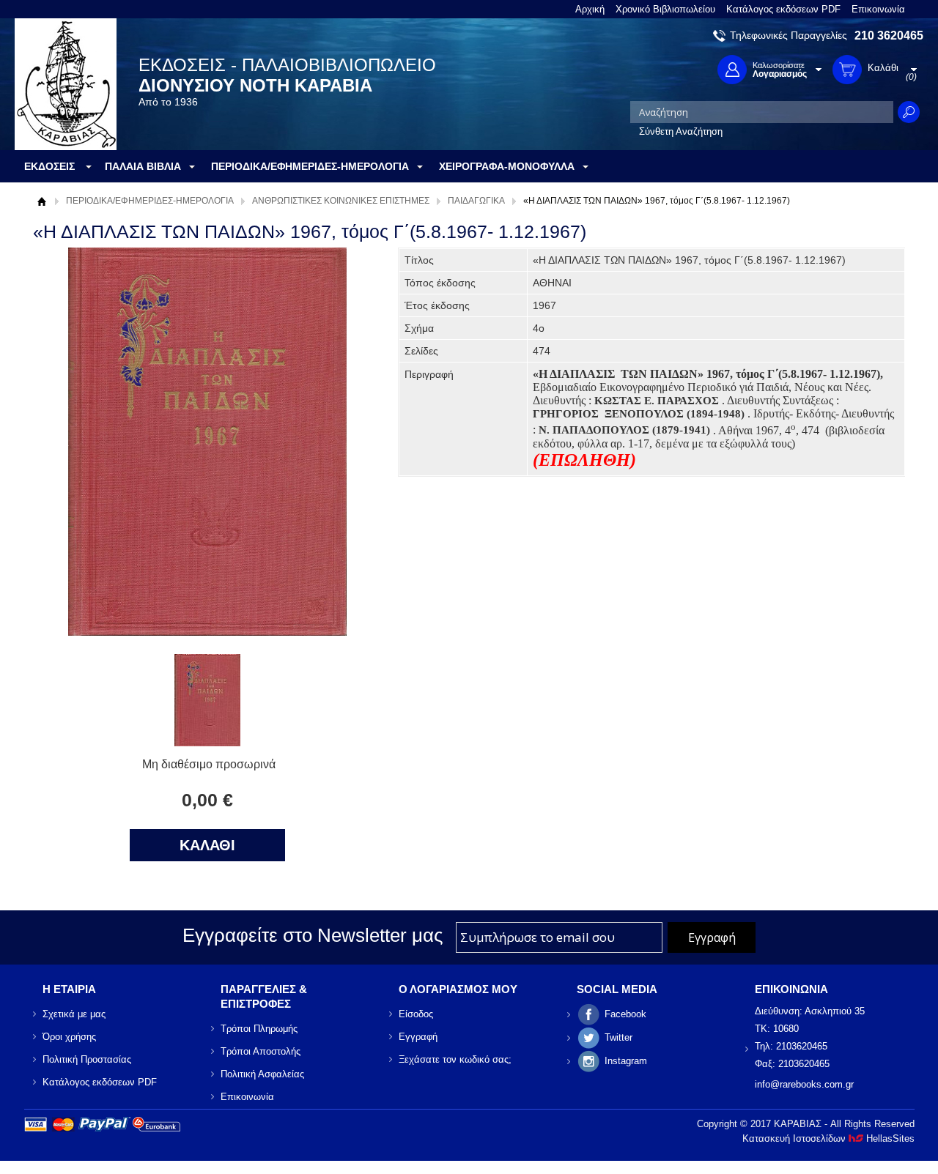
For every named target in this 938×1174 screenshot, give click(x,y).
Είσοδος (416, 1013)
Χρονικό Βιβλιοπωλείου (665, 9)
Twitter (618, 1037)
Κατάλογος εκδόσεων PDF (783, 9)
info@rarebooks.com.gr (804, 1084)
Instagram (626, 1060)
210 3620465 (888, 35)
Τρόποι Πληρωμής (259, 1028)
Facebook (625, 1013)
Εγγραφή (418, 1036)
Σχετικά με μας (74, 1013)
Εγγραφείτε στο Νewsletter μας (312, 935)
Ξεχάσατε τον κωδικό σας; (455, 1059)
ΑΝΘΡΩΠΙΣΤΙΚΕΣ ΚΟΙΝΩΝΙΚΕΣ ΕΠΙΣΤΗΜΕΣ (340, 201)
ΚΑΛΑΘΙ (207, 845)
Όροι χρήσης (69, 1036)
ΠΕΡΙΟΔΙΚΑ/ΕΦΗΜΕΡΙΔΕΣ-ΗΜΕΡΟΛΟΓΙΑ (150, 201)
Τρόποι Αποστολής (260, 1051)
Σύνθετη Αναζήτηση (681, 131)
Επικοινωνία (878, 9)
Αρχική (590, 9)
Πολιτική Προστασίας (87, 1059)
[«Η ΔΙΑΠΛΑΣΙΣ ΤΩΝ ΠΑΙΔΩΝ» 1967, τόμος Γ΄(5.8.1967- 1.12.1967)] (207, 742)
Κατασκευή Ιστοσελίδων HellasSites (828, 1138)
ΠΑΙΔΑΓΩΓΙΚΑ (476, 201)
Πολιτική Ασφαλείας (262, 1074)
